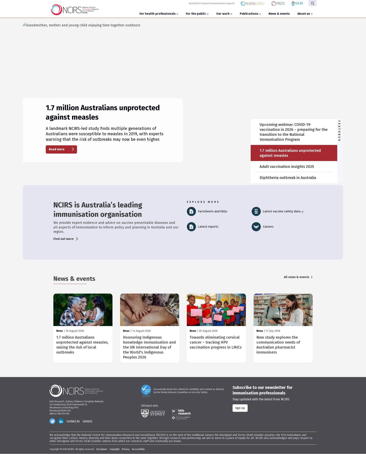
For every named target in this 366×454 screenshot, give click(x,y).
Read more (56, 149)
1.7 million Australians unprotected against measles (290, 153)
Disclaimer (101, 449)
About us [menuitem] (303, 13)
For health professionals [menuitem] (158, 13)
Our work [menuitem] (223, 13)
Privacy (125, 449)
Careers (87, 421)
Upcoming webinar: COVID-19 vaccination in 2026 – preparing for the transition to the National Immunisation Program (293, 132)
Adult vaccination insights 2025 (287, 166)
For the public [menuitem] (196, 13)
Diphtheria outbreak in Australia (288, 177)
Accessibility (138, 449)
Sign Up (240, 408)
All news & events (297, 277)
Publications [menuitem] (249, 13)
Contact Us (73, 421)
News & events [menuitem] (279, 13)
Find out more (63, 239)
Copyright (115, 449)
